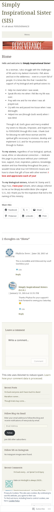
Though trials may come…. (15, 401)
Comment (38, 361)
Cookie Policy (14, 501)
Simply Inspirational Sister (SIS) (26, 13)
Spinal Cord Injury (37, 472)
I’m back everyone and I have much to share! (22, 392)
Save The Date (40, 490)
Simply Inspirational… (22, 490)
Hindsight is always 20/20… (31, 480)
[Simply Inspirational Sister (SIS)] (27, 49)
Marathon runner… (12, 396)
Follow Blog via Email (15, 413)
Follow (9, 433)
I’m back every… (20, 472)
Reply (18, 275)
